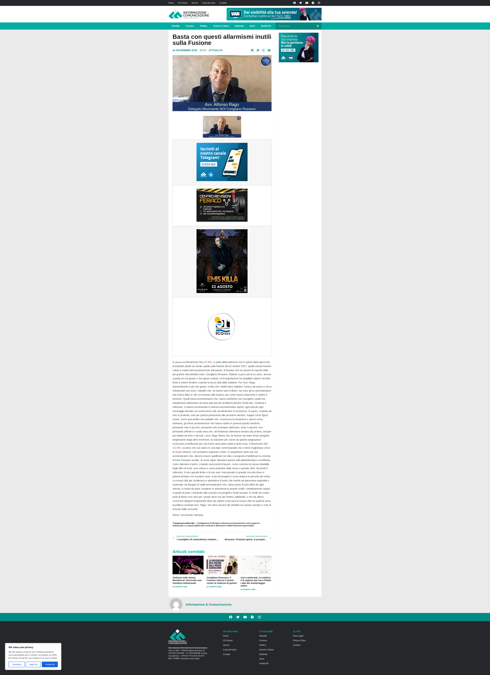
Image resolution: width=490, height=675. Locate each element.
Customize (16, 664)
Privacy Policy (299, 640)
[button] (252, 50)
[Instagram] (319, 2)
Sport (252, 26)
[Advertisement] (298, 103)
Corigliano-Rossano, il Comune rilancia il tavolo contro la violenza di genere (222, 580)
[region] (33, 656)
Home (171, 3)
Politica (203, 26)
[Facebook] (294, 2)
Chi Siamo (183, 3)
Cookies (297, 645)
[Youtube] (306, 2)
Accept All (50, 664)
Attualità (176, 26)
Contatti (222, 3)
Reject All (33, 664)
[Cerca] (317, 26)
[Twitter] (300, 2)
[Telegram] (312, 2)
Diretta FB (266, 26)
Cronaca (190, 26)
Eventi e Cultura (221, 26)
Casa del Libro (208, 3)
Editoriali (239, 26)
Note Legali (298, 636)
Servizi (195, 3)
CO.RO (208, 362)
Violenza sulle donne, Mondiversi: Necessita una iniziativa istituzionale (187, 580)
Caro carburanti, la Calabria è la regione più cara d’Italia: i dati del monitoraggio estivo (256, 581)
